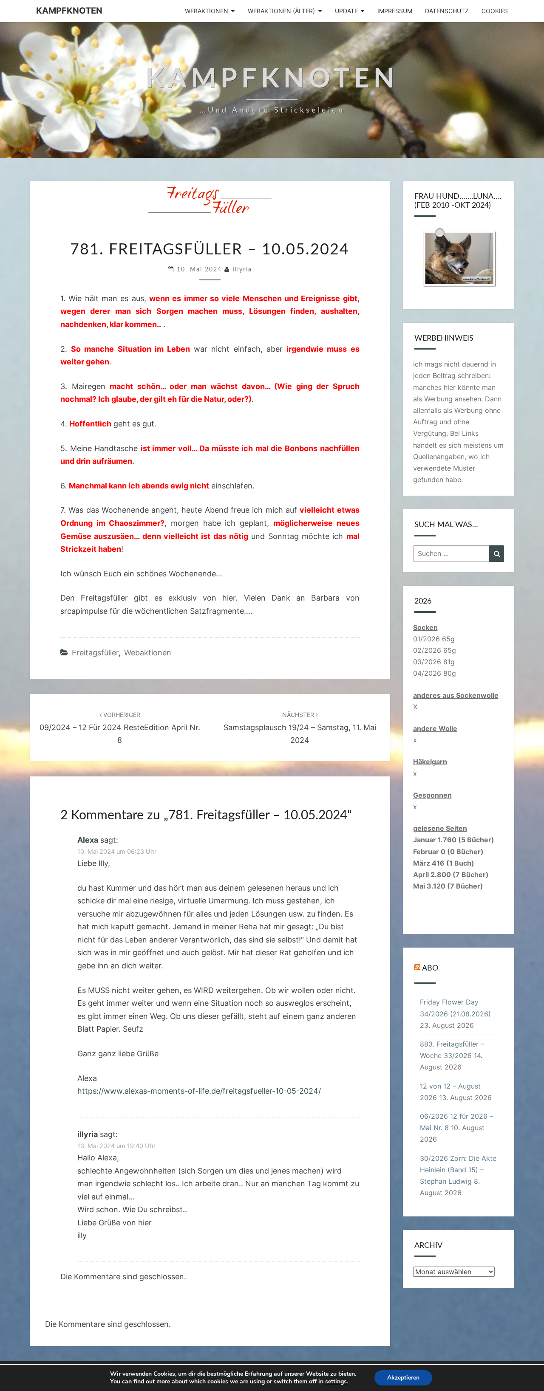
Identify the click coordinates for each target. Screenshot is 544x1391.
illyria (242, 270)
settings (336, 1381)
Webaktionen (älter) (281, 10)
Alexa (87, 839)
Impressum (394, 10)
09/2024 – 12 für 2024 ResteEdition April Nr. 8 (120, 728)
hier (228, 597)
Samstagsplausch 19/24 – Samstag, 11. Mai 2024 (300, 728)
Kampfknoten (69, 11)
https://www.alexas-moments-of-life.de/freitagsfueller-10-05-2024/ (199, 1090)
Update (346, 10)
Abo (430, 968)
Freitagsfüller (95, 652)
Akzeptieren (403, 1378)
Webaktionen (206, 10)
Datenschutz (447, 10)
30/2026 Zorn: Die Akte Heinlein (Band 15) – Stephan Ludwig (458, 1169)
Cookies (495, 10)
